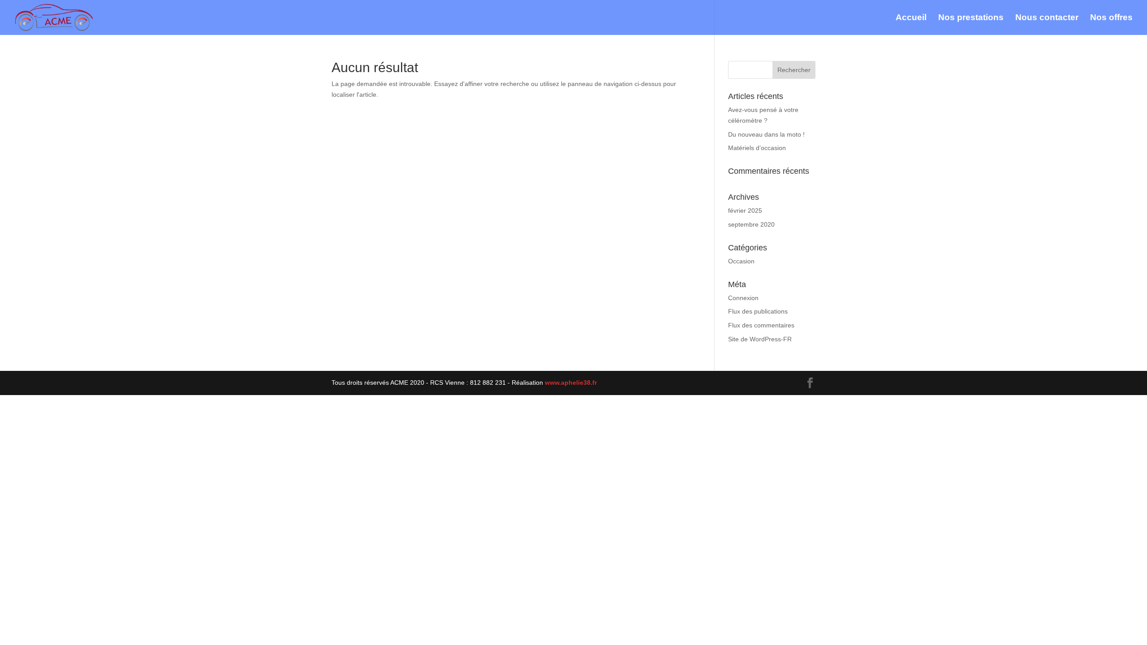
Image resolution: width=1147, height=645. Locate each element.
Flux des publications (758, 311)
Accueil (911, 18)
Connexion (743, 297)
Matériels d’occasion (757, 147)
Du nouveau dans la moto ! (766, 134)
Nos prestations (971, 18)
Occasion (741, 261)
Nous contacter (1046, 18)
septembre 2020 (751, 224)
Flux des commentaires (761, 325)
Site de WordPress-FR (760, 339)
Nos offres (1111, 18)
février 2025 (745, 210)
